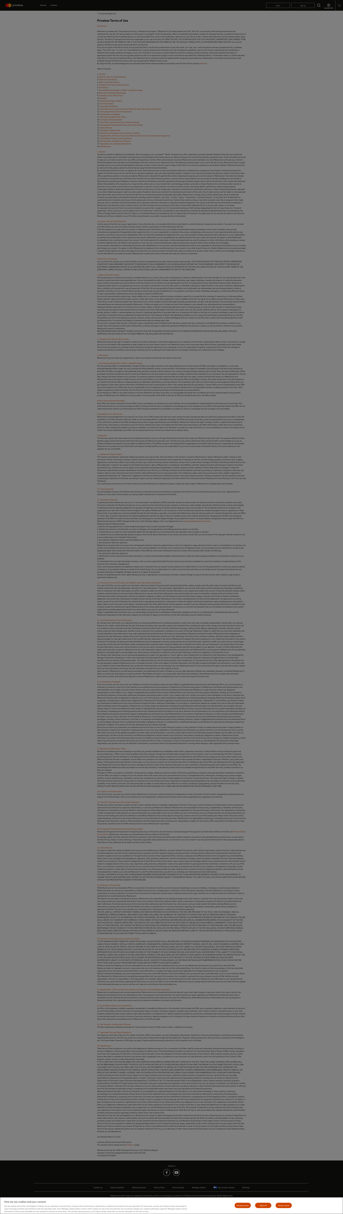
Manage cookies (243, 1205)
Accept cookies (283, 1205)
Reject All (263, 1205)
